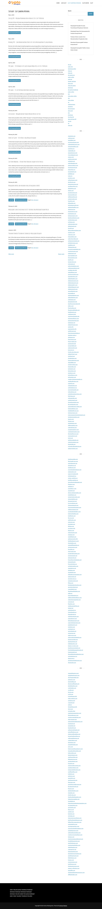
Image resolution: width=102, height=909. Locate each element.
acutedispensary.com (73, 830)
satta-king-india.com (73, 238)
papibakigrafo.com (72, 625)
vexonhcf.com (71, 490)
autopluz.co (71, 486)
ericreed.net (71, 601)
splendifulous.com (72, 272)
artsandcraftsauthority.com (74, 446)
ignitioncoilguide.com (73, 440)
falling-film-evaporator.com (74, 822)
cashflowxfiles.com (72, 772)
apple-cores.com (72, 635)
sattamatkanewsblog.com (74, 832)
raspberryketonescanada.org (75, 379)
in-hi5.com (70, 694)
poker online (71, 77)
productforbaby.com (73, 744)
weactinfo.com (71, 778)
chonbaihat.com (72, 572)
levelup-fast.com (72, 262)
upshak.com (71, 811)
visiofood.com (71, 356)
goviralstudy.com (72, 631)
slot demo (70, 106)
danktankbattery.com (73, 790)
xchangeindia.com (72, 398)
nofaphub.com (71, 161)
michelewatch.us (72, 476)
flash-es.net (71, 809)
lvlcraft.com (71, 228)
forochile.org (71, 549)
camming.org (71, 148)
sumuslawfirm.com (72, 824)
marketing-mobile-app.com (74, 784)
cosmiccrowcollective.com (74, 717)
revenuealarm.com (72, 436)
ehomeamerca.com (72, 211)
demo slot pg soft (72, 119)
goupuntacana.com (72, 153)
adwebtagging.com (72, 847)
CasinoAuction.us (72, 612)
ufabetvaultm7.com (72, 285)
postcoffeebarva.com (73, 732)
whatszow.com (71, 209)
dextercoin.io (71, 658)
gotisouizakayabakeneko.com (75, 721)
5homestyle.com (72, 662)
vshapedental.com (72, 385)
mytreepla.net (71, 264)
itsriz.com (70, 709)
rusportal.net (71, 702)
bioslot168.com (71, 444)
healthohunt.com (72, 312)
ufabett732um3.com (73, 324)
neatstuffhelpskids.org (73, 545)
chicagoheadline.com (73, 146)
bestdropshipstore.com (73, 218)
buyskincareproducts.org (74, 648)
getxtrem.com (71, 776)
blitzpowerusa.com (72, 759)
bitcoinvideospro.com (73, 715)
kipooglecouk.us (72, 614)
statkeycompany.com (73, 509)
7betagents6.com (72, 247)
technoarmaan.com (72, 413)
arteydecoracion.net (73, 581)
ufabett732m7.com (72, 354)
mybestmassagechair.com (74, 599)
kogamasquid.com (72, 652)
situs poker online (72, 96)
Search (69, 11)
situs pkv (70, 73)
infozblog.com (71, 570)
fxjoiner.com (71, 421)
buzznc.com (71, 419)
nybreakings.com (72, 392)
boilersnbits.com (72, 753)
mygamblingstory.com (73, 673)
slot (91, 3)
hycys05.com (71, 763)
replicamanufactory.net (73, 268)
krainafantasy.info (72, 696)
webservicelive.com (73, 448)
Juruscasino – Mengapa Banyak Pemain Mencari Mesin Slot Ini (24, 114)
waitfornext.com (72, 331)
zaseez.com (71, 157)
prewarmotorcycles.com (74, 497)
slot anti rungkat (19, 893)
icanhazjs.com (71, 627)
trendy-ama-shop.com (73, 352)
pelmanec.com (71, 679)
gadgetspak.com (72, 253)
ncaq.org (70, 176)
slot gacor (36, 200)
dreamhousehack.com (73, 402)
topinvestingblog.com (73, 513)
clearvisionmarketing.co (74, 333)
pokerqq (70, 79)
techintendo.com (72, 213)
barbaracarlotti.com (73, 639)
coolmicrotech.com (72, 400)
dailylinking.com (72, 188)
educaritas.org (71, 169)
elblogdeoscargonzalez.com (75, 574)
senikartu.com (71, 700)
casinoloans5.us (72, 610)
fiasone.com (71, 788)
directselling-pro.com (73, 434)
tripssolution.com (72, 236)
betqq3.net (70, 608)
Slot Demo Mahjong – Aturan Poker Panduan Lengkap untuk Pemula (25, 162)
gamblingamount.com (73, 855)
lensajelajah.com (72, 171)
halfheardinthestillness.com (75, 597)
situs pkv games (72, 85)
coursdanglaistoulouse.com (74, 469)
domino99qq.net (72, 681)
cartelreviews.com (72, 220)
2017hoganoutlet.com (73, 677)
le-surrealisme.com (72, 503)
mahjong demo (71, 104)
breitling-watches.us (73, 480)
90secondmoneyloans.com (74, 230)
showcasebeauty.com (73, 505)
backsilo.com (71, 813)
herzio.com (70, 692)
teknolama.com (71, 742)
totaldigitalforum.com (73, 410)
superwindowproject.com (74, 622)
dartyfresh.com (71, 182)
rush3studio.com (72, 688)
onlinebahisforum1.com (73, 144)
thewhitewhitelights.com (74, 591)
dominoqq (70, 87)
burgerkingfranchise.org (74, 736)
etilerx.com (70, 306)
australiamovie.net (72, 463)
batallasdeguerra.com (73, 541)
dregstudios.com (72, 543)
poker (11, 889)
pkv (69, 94)
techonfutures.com (72, 375)
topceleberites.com (72, 276)
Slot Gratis (85, 3)
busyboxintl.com (72, 728)
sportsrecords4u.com (73, 274)
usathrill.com (71, 383)
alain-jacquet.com (72, 719)
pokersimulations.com (73, 266)
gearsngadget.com (72, 255)
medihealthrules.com (73, 381)
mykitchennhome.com (73, 616)
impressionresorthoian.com (74, 818)
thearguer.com (71, 782)
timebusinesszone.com (73, 866)
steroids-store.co (72, 578)
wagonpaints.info (72, 329)
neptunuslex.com (72, 471)
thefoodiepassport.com (73, 620)
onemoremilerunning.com (74, 765)
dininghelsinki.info (72, 301)
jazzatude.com (71, 524)
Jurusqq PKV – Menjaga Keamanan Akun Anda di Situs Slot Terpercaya (26, 18)
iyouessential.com (72, 194)
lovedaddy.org (71, 801)
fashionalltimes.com (73, 408)
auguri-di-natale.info (73, 474)
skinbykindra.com (72, 423)
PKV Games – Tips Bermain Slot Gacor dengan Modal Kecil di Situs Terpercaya (27, 66)
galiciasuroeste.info (73, 539)
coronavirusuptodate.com (74, 249)
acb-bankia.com (72, 807)
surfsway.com (71, 222)
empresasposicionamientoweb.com (76, 415)
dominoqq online (72, 68)
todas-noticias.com (72, 698)
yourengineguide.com (73, 389)
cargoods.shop (71, 711)
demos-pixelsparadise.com (74, 492)
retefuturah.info (72, 314)
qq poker (19, 896)
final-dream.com (72, 339)
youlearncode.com (72, 199)
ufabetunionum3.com (73, 280)
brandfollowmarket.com (74, 841)
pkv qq (69, 64)
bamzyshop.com (72, 371)
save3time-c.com (72, 488)
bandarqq (24, 889)
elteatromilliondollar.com (74, 734)
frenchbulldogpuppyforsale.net (75, 650)
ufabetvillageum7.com (73, 287)
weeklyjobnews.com (73, 843)
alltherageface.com (72, 425)
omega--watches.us (73, 478)
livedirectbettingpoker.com (74, 797)
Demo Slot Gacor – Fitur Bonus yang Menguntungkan (22, 138)
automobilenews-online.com (75, 406)
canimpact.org (71, 629)
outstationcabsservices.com (75, 394)
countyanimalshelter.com (74, 845)
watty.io (70, 704)
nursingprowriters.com (73, 826)
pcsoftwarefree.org (72, 186)
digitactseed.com (72, 226)
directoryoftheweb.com (73, 683)
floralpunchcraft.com (73, 786)
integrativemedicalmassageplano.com (77, 803)
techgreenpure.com (73, 215)
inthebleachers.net (72, 643)
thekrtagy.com (71, 396)
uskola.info (70, 327)
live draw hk (71, 117)
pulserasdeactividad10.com (74, 637)
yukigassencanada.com (73, 241)
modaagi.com (71, 534)
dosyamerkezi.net (72, 501)
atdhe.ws (70, 593)
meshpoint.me (71, 723)
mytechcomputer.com (73, 442)
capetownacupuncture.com (74, 713)
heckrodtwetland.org (73, 595)
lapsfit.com (70, 259)
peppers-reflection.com (73, 868)
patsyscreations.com (73, 165)
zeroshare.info (71, 528)
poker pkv (70, 66)
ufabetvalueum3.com (73, 283)
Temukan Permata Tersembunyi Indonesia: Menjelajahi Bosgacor (25, 233)
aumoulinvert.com (72, 618)
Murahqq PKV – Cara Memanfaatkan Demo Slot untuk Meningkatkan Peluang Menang (30, 42)
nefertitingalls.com (72, 163)
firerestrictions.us (72, 564)
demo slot (70, 83)
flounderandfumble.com (74, 310)
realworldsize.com (72, 740)
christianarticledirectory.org (75, 660)
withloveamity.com (72, 197)
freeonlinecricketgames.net (74, 560)
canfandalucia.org (72, 387)
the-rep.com (71, 518)
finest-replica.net (72, 341)
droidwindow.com (72, 358)
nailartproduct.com (72, 224)
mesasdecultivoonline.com (74, 751)
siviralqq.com (71, 816)
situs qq (70, 71)
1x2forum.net (71, 138)
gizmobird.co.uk (72, 465)
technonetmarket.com (73, 320)
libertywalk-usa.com (73, 461)
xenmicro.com (71, 178)
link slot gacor (71, 108)
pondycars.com (71, 373)
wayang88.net (71, 293)
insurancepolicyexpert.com (74, 507)
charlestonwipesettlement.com (75, 839)
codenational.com (72, 427)
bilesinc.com (71, 530)
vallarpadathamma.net (73, 738)
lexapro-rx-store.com (73, 646)
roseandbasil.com (72, 589)
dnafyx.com (71, 190)
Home (58, 3)
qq (68, 102)
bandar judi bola (72, 81)
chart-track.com (72, 551)
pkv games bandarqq (73, 89)
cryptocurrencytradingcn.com (75, 834)
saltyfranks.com (72, 520)
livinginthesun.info (72, 707)
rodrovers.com (71, 234)
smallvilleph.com (72, 536)
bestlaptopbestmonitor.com (74, 585)
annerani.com (71, 522)
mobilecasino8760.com (73, 606)
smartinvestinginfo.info (73, 316)
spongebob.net (71, 725)
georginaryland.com (73, 587)
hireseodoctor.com (72, 257)
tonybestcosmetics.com (73, 417)
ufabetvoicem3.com (73, 289)
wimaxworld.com (72, 557)
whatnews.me (71, 337)
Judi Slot (63, 3)
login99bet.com (71, 140)
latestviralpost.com (72, 755)
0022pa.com (71, 526)
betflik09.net (71, 173)
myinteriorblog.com (73, 364)
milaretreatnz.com (72, 532)
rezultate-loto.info (72, 270)
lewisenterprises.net (73, 184)
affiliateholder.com (72, 874)
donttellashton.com (72, 686)
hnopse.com (71, 860)
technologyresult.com (73, 205)
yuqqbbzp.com (71, 245)
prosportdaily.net (72, 345)
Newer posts (61, 254)
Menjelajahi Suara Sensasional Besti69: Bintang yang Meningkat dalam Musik (28, 209)
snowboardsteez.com (73, 767)
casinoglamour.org (72, 656)
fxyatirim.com (71, 201)
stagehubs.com (71, 136)
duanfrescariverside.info (74, 303)
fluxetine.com (71, 604)
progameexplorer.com (73, 429)
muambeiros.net (72, 568)
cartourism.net (71, 633)
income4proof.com (72, 167)
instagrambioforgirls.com (74, 769)
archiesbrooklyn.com (73, 566)
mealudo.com (71, 793)
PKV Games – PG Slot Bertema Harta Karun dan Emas (21, 90)
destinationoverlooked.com (74, 853)
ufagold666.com (72, 362)
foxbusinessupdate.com (73, 799)
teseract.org (71, 350)
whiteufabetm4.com (73, 297)
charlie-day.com (72, 795)
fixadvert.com (71, 484)
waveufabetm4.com (73, 291)
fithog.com (70, 583)
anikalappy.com (72, 299)
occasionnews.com (72, 862)
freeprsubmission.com (73, 360)
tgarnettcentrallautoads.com (75, 482)
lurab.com (70, 438)
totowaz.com (71, 837)
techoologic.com (72, 377)
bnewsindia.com (72, 366)
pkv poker (29, 896)
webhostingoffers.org (73, 207)
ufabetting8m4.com (72, 278)
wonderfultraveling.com (74, 553)
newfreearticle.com (73, 757)
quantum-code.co (72, 335)
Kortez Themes (63, 905)
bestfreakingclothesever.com (75, 820)
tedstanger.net (71, 322)
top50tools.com (71, 516)
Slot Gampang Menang (74, 3)
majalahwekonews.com (73, 675)
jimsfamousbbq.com (73, 459)
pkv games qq (71, 75)
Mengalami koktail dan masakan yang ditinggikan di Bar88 (24, 185)
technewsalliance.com (73, 318)
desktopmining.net (72, 641)
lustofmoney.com (72, 864)
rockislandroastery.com (73, 431)
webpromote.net (72, 576)
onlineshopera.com (72, 180)
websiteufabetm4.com (73, 295)
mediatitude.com (72, 495)
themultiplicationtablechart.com (76, 654)
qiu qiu (69, 121)
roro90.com (71, 690)
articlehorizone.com (73, 243)
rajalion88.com (71, 150)
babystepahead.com (73, 851)
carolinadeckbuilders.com (74, 511)
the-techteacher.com (73, 404)
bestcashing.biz (72, 562)
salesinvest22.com (72, 348)
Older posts (11, 254)
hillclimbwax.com (72, 858)
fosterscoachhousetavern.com (75, 748)
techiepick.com (71, 369)
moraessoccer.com (72, 547)
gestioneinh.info (72, 343)
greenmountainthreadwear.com (75, 828)
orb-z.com (70, 746)
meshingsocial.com (72, 780)
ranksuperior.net (72, 849)
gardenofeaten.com (73, 761)
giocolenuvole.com (72, 192)
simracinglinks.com (72, 499)
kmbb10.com (71, 774)
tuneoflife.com (71, 870)
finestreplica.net (72, 308)
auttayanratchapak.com (74, 730)
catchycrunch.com (72, 159)
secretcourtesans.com (73, 142)
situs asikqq (71, 100)
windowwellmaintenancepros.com (76, 872)
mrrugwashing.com (72, 805)
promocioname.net (72, 555)
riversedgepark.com (73, 155)
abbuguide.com (71, 203)
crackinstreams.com (73, 251)
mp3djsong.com (72, 467)
